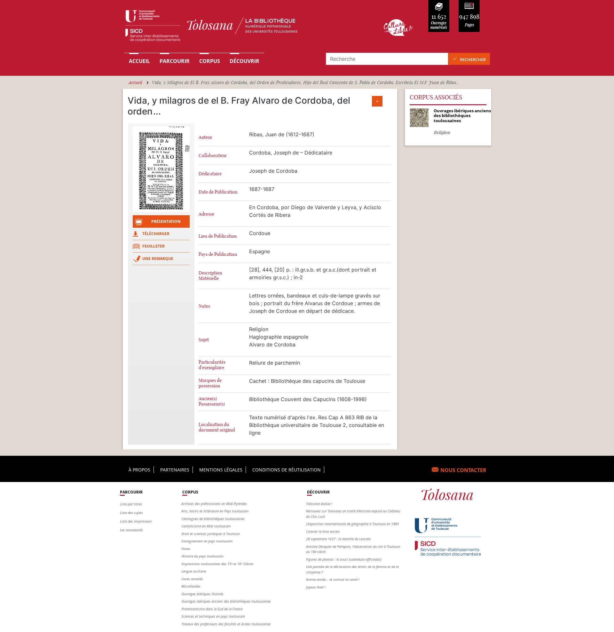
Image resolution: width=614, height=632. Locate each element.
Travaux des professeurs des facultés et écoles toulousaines (226, 623)
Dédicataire (210, 174)
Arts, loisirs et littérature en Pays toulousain (214, 511)
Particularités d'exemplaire (212, 364)
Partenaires (174, 470)
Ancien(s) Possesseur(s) (212, 401)
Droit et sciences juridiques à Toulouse (210, 533)
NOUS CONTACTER (463, 470)
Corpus (209, 61)
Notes (204, 306)
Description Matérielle (210, 275)
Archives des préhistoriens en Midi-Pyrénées (214, 503)
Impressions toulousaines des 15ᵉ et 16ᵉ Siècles (217, 563)
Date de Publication (218, 192)
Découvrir (244, 61)
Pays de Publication (218, 254)
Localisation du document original (217, 427)
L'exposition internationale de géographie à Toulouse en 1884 (352, 523)
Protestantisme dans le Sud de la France (211, 608)
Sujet (204, 340)
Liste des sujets (131, 512)
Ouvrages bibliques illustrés (202, 593)
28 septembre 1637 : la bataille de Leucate (338, 538)
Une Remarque (157, 258)
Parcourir (175, 61)
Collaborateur (213, 155)
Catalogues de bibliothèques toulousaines (213, 518)
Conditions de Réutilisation (286, 470)
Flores (185, 548)
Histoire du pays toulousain (202, 556)
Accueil (139, 61)
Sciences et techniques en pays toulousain (213, 616)
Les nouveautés (131, 529)
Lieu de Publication (218, 236)
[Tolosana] (244, 27)
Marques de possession (210, 383)
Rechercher (473, 59)
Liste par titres (131, 504)
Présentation (166, 221)
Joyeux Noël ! (316, 587)
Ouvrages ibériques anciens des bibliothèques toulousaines (226, 601)
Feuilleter (153, 246)
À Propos (139, 470)
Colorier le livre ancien (323, 531)
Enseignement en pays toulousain (206, 541)
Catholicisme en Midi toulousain (206, 526)
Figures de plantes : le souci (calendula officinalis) (344, 559)
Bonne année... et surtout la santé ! (332, 579)
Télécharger (155, 233)
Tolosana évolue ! (319, 503)
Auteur (205, 137)
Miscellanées (191, 586)
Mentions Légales (220, 470)
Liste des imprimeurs (136, 521)
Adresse (206, 214)
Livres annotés (192, 578)
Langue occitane (193, 571)
